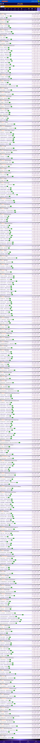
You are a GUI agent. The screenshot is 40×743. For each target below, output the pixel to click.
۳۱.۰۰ (38, 128)
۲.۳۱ (33, 452)
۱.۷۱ (33, 217)
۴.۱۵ (33, 170)
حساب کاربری (4, 742)
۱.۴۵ (33, 233)
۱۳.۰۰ (38, 124)
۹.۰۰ (33, 59)
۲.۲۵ (33, 405)
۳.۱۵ (33, 193)
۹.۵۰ (36, 16)
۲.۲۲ (33, 287)
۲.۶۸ (36, 85)
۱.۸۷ (38, 189)
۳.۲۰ (36, 119)
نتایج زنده (20, 742)
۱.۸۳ (33, 119)
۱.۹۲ (33, 395)
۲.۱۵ (33, 355)
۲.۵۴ (33, 106)
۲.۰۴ (33, 257)
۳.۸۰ (38, 17)
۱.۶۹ (33, 90)
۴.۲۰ (36, 37)
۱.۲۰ (33, 55)
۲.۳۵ (38, 312)
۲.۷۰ (38, 475)
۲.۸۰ (36, 17)
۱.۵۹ (33, 70)
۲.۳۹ (33, 313)
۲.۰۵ (33, 216)
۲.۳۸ (33, 415)
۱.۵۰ (38, 184)
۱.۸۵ (38, 291)
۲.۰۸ (38, 559)
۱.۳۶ (38, 180)
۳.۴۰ (33, 33)
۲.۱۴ (33, 543)
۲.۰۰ (38, 33)
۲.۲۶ (33, 521)
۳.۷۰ (38, 69)
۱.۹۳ (33, 162)
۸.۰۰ (36, 25)
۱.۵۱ (33, 57)
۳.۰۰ (36, 84)
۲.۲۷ (33, 351)
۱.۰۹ (33, 16)
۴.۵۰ (38, 27)
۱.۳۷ (38, 78)
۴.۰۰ (38, 67)
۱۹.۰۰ (38, 16)
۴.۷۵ (36, 43)
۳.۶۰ (36, 33)
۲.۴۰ (38, 228)
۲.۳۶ (33, 240)
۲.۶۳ (38, 284)
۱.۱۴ (33, 124)
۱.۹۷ (33, 541)
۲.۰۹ (33, 140)
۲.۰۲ (33, 390)
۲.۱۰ (33, 619)
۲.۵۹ (33, 366)
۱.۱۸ (33, 47)
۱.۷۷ (33, 156)
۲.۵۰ (33, 242)
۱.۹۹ (38, 563)
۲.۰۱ (33, 118)
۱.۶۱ (33, 67)
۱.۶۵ (33, 82)
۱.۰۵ (33, 49)
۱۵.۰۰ (36, 128)
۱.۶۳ (33, 114)
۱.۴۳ (33, 31)
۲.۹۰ (33, 174)
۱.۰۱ (33, 60)
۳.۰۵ (33, 72)
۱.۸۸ (33, 39)
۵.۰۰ (38, 57)
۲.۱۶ (33, 17)
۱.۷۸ (38, 583)
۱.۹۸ (38, 72)
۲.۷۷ (33, 520)
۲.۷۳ (38, 140)
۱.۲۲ (33, 386)
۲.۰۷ (33, 353)
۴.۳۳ (36, 78)
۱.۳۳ (33, 43)
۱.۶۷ (33, 230)
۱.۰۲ (33, 721)
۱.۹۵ (33, 65)
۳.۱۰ (38, 65)
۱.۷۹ (38, 170)
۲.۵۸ (38, 240)
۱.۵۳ (33, 69)
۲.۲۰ (38, 174)
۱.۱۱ (33, 25)
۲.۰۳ (33, 142)
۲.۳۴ (38, 536)
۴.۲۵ (36, 21)
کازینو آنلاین (12, 742)
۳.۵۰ (36, 27)
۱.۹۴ (38, 84)
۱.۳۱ (33, 514)
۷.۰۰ (33, 37)
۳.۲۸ (36, 252)
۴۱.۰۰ (38, 60)
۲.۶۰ (38, 132)
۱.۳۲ (38, 76)
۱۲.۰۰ (36, 721)
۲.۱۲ (33, 158)
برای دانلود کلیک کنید (5, 1)
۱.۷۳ (33, 27)
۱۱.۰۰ (38, 52)
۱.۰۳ (33, 50)
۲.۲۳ (38, 294)
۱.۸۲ (38, 360)
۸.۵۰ (38, 513)
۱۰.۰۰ (38, 47)
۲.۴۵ (38, 139)
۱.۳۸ (33, 64)
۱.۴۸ (38, 21)
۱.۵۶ (33, 200)
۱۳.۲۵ (38, 25)
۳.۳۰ (36, 162)
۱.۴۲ (33, 62)
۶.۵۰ (38, 31)
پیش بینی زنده (28, 742)
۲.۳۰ (33, 139)
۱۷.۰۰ (38, 49)
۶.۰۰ (33, 21)
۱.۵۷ (33, 202)
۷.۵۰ (38, 43)
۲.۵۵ (38, 106)
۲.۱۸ (38, 210)
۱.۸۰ (33, 110)
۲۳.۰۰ (38, 50)
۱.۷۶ (33, 643)
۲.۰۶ (33, 489)
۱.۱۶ (33, 52)
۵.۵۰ (36, 47)
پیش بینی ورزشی (36, 742)
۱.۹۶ (33, 315)
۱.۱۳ (33, 597)
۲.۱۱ (33, 132)
